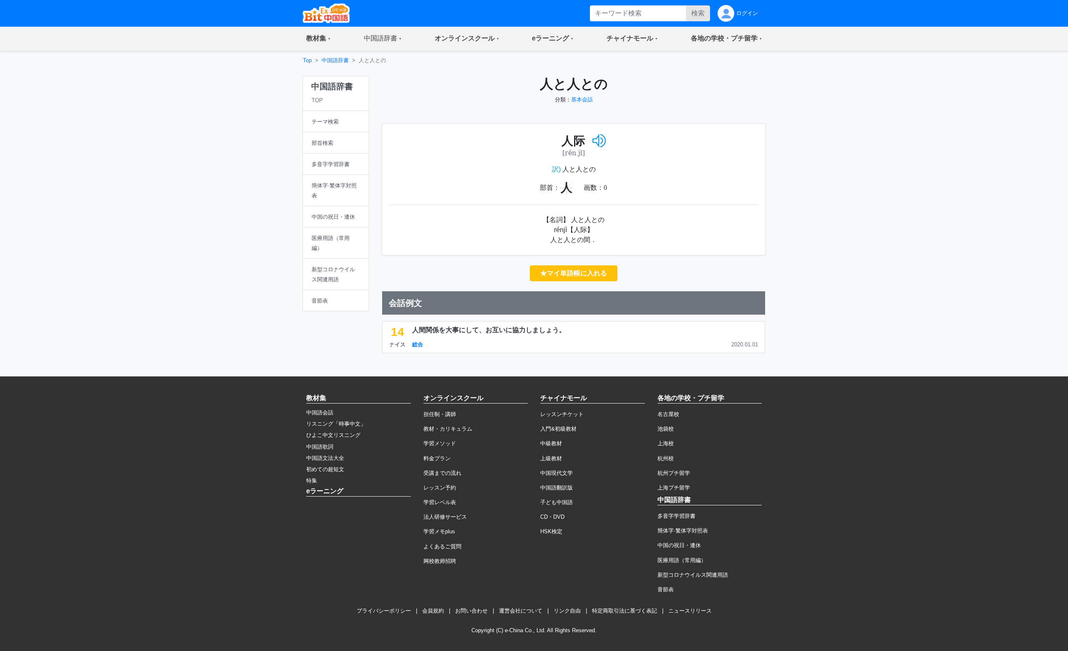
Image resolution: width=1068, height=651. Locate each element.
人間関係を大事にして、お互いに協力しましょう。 (489, 329)
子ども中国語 (556, 502)
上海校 (665, 443)
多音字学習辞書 (676, 516)
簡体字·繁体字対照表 (682, 530)
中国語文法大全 (325, 458)
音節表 (665, 589)
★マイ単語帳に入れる (573, 273)
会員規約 (433, 611)
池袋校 (665, 429)
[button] (318, 39)
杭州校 (665, 458)
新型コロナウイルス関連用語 (692, 575)
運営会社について (520, 611)
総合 (417, 344)
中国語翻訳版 (556, 487)
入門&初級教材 (558, 429)
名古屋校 (668, 414)
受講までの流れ (442, 473)
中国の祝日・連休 (679, 545)
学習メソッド (439, 443)
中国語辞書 (335, 60)
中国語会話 (319, 412)
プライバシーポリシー (384, 611)
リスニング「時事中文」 (336, 424)
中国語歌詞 (319, 447)
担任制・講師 (439, 414)
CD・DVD (552, 517)
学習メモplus (439, 531)
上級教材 (551, 458)
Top (307, 60)
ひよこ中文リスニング (333, 435)
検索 (698, 13)
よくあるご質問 (442, 546)
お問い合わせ (471, 611)
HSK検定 (551, 531)
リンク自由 (567, 611)
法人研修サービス (445, 517)
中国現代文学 (556, 473)
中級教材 (551, 443)
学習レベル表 (439, 502)
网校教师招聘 (439, 561)
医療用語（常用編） (681, 560)
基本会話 (582, 99)
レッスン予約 (439, 487)
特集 (311, 480)
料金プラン (437, 458)
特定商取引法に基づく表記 (624, 611)
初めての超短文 (325, 469)
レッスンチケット (562, 414)
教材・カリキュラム (447, 429)
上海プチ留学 (673, 487)
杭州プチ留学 (673, 473)
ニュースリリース (690, 611)
